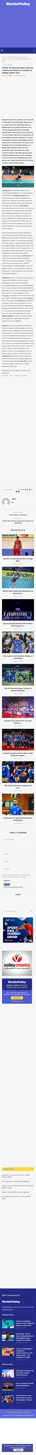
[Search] (34, 50)
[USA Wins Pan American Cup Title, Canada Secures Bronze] (8, 1374)
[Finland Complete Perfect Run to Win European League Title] (18, 739)
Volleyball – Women (20, 375)
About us (20, 1412)
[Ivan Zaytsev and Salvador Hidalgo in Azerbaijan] (18, 642)
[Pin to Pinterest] (25, 490)
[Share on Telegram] (16, 491)
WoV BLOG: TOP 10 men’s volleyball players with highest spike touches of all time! (25, 1337)
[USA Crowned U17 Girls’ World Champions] (8, 1386)
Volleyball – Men (7, 375)
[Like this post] (19, 490)
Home (4, 57)
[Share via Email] (18, 491)
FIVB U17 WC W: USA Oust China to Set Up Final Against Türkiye (24, 1398)
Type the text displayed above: (13, 887)
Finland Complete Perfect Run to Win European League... (18, 754)
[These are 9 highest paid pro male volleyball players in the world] (8, 1324)
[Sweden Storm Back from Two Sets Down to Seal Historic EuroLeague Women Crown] (18, 707)
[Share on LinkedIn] (27, 490)
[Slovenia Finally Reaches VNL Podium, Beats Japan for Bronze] (18, 610)
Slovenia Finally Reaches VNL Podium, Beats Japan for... (18, 624)
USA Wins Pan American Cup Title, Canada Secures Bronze (25, 1373)
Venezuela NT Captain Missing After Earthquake (18, 819)
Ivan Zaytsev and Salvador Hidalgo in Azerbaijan (18, 657)
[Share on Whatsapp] (31, 490)
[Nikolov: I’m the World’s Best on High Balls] (18, 545)
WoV (10, 75)
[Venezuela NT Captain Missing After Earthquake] (18, 804)
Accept (18, 1450)
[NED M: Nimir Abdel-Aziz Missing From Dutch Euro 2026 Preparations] (18, 577)
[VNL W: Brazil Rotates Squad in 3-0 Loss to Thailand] (18, 772)
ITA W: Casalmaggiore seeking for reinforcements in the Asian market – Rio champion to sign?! (24, 1353)
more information (20, 1447)
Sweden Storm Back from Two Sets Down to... (18, 722)
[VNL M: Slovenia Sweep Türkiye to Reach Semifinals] (18, 674)
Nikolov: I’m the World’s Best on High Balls (18, 560)
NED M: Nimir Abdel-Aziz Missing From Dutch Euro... (18, 592)
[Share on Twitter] (23, 490)
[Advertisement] (18, 27)
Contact (26, 1412)
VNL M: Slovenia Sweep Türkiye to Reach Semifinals (18, 689)
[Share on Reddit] (29, 490)
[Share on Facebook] (21, 490)
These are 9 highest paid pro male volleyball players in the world (25, 1323)
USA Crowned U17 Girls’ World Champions (15, 1181)
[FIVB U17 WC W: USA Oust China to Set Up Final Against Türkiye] (8, 1399)
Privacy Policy (11, 1412)
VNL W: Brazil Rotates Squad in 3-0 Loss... (18, 786)
